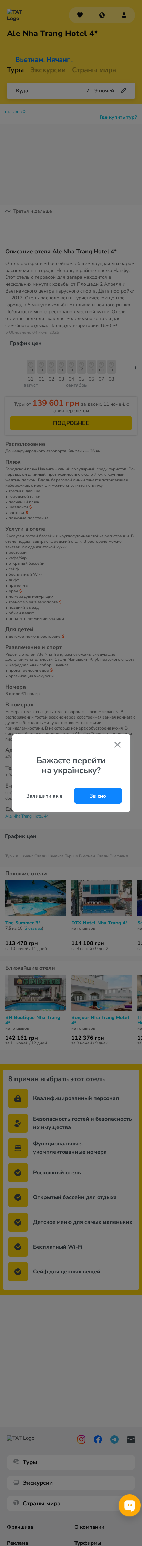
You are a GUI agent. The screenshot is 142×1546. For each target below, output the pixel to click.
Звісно (98, 795)
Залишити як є (44, 795)
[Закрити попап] (117, 745)
